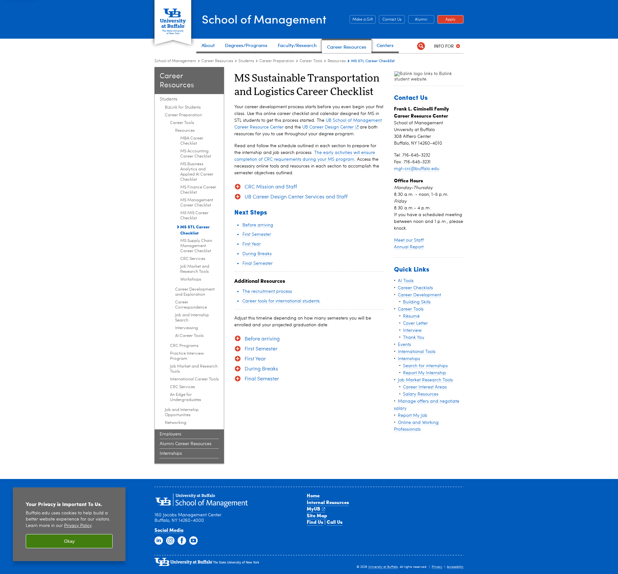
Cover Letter (415, 323)
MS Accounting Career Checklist (195, 153)
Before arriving (257, 225)
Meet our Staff (409, 240)
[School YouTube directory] (193, 541)
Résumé (411, 316)
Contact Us (390, 20)
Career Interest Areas (425, 387)
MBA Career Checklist (191, 141)
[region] (69, 524)
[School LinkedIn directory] (158, 541)
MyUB (313, 508)
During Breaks (257, 254)
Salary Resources (420, 394)
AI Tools (406, 281)
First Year (251, 244)
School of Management (264, 19)
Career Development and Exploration (195, 292)
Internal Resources (328, 502)
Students (247, 61)
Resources (337, 61)
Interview (412, 330)
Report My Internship (424, 373)
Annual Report (409, 247)
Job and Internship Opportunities (182, 412)
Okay (69, 541)
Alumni (417, 20)
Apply (446, 20)
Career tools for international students (281, 301)
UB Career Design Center (328, 127)
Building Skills (417, 302)
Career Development (419, 295)
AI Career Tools (189, 336)
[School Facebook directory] (182, 541)
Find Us (315, 521)
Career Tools (311, 61)
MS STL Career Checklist (195, 230)
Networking (175, 423)
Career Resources (217, 61)
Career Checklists (415, 288)
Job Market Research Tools (425, 380)
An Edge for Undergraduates (185, 397)
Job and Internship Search (192, 317)
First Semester (256, 234)
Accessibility (455, 567)
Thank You (413, 337)
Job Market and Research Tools (194, 269)
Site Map (317, 515)
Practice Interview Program (187, 356)
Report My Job (412, 415)
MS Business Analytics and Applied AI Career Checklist (196, 172)
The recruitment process (267, 291)
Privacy (437, 567)
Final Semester (257, 263)
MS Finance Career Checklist (198, 190)
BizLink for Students (183, 107)
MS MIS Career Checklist (194, 215)
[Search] (421, 46)
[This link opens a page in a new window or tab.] (423, 76)
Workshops (190, 279)
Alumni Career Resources (185, 444)
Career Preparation (276, 61)
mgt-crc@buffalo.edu (416, 169)
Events (404, 344)
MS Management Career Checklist (196, 202)
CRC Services (192, 259)
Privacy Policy (77, 525)
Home (313, 495)
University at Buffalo (383, 567)
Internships (171, 453)
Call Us (334, 521)
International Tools (416, 351)
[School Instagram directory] (170, 541)
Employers (170, 434)
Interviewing (186, 328)
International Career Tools (194, 379)
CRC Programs (184, 346)
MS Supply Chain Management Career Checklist (196, 246)
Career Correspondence (191, 305)
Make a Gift (361, 20)
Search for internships (425, 366)
